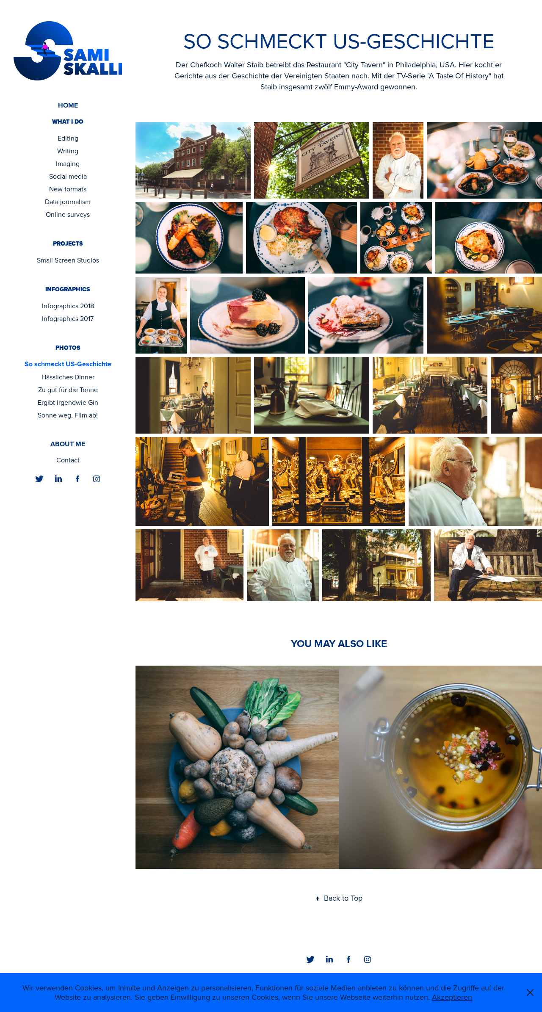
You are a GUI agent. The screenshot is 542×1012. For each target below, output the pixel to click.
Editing (68, 138)
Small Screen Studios (68, 260)
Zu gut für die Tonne (68, 389)
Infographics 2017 (68, 318)
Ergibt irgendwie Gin (68, 402)
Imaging (68, 163)
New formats (67, 189)
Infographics (67, 289)
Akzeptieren (452, 997)
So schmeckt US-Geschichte (68, 364)
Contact (68, 460)
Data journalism (68, 201)
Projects (68, 243)
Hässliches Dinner (67, 377)
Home (68, 105)
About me (67, 444)
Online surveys (68, 214)
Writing (67, 150)
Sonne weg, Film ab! (68, 415)
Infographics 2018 (68, 305)
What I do (67, 121)
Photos (67, 347)
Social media (68, 176)
